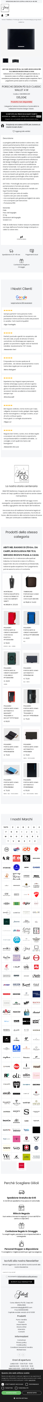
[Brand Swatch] (6, 1130)
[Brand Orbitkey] (16, 1039)
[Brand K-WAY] (6, 985)
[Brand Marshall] (36, 1012)
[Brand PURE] (6, 1066)
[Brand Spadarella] (26, 1112)
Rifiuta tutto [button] (32, 1393)
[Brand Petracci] (26, 1048)
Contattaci (21, 1340)
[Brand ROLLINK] (26, 1075)
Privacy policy (21, 1342)
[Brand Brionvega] (36, 858)
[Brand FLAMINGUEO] (6, 930)
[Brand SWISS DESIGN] (16, 1130)
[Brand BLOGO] (26, 858)
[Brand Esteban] (26, 912)
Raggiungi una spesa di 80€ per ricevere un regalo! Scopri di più (23, 125)
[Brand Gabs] (16, 940)
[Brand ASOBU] (26, 849)
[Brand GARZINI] (26, 940)
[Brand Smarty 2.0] (26, 1102)
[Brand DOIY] (16, 894)
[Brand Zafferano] (21, 1166)
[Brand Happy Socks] (6, 958)
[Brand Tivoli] (6, 1139)
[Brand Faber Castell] (6, 921)
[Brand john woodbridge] (36, 976)
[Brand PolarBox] (26, 1057)
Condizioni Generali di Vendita (21, 1347)
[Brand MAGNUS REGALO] (36, 1003)
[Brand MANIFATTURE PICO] (26, 1012)
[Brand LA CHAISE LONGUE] (36, 994)
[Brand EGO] (36, 903)
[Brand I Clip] (16, 967)
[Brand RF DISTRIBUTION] (6, 1075)
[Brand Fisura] (36, 921)
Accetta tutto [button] (11, 1393)
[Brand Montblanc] (36, 1021)
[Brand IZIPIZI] (16, 976)
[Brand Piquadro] (16, 1057)
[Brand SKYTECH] (16, 1102)
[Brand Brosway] (6, 867)
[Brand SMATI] (36, 1102)
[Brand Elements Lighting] (6, 912)
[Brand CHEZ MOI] (16, 876)
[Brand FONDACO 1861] (36, 930)
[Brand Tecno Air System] (26, 1130)
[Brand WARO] (6, 1148)
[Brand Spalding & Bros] (36, 1112)
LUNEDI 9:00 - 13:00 (17, 1364)
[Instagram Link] (23, 1355)
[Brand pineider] (36, 1048)
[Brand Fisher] (26, 921)
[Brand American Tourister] (16, 849)
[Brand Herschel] (26, 958)
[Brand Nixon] (36, 1030)
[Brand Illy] (36, 967)
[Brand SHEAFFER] (36, 1093)
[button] (22, 1398)
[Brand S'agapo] (6, 1084)
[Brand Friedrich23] (6, 940)
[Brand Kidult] (36, 985)
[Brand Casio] (36, 867)
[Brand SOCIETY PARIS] (16, 1112)
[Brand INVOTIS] (6, 976)
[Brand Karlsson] (16, 985)
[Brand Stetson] (16, 1121)
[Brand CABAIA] (16, 867)
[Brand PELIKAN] (16, 1048)
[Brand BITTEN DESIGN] (16, 858)
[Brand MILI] (6, 1021)
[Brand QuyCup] (16, 1066)
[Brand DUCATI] (36, 894)
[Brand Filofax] (16, 921)
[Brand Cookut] (6, 885)
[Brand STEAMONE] (6, 1121)
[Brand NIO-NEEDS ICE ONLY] (26, 1030)
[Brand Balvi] (36, 849)
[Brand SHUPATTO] (6, 1102)
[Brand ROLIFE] (16, 1075)
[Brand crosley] (16, 885)
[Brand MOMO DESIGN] (26, 1021)
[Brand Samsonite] (26, 1084)
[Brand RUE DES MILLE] (36, 1075)
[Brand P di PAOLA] (36, 1039)
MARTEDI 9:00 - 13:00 (17, 1366)
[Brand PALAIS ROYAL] (6, 1048)
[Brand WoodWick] (6, 1157)
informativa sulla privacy (27, 1276)
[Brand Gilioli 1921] (26, 949)
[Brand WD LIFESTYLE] (16, 1148)
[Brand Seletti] (16, 1093)
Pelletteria (9, 19)
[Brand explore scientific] (36, 912)
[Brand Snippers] (6, 1112)
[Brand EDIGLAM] (26, 903)
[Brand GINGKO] (36, 949)
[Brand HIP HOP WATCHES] (36, 958)
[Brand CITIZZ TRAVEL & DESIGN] (26, 876)
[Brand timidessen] (36, 1130)
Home (3, 19)
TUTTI (6, 827)
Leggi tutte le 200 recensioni (21, 303)
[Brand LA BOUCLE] (26, 994)
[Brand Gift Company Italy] (16, 949)
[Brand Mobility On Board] (16, 1021)
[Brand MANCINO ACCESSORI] (16, 1012)
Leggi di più (32, 1380)
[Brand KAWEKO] (26, 985)
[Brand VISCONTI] (36, 1139)
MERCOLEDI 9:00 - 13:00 (17, 1369)
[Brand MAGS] (6, 1012)
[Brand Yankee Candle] (36, 1157)
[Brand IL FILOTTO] (26, 967)
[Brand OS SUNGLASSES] (26, 1039)
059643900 (21, 1305)
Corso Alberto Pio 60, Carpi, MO (21, 1303)
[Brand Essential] (16, 912)
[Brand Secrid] (36, 1084)
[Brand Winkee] (36, 1148)
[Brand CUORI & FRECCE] (36, 885)
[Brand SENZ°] (26, 1093)
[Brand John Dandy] (26, 976)
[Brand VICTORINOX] (26, 1139)
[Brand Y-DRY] (26, 1157)
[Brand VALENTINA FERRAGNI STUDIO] (16, 1139)
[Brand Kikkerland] (6, 994)
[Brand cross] (26, 885)
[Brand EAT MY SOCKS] (16, 903)
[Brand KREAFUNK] (16, 994)
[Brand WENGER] (26, 1148)
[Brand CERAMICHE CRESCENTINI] (6, 876)
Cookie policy (21, 1345)
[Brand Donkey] (26, 894)
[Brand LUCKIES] (26, 1003)
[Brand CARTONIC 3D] (26, 867)
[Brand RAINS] (26, 1066)
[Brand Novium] (6, 1039)
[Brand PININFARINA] (6, 1057)
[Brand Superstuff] (36, 1121)
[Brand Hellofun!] (16, 958)
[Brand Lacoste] (16, 1003)
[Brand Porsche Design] (36, 1057)
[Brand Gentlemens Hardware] (36, 940)
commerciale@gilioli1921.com (21, 1307)
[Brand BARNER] (6, 858)
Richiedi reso (21, 1350)
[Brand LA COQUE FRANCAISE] (6, 1003)
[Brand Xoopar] (16, 1157)
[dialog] (21, 1386)
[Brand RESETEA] (36, 1066)
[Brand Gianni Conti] (6, 949)
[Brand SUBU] (26, 1121)
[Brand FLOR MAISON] (26, 930)
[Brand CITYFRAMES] (36, 876)
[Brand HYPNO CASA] (6, 967)
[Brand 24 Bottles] (6, 849)
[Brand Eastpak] (6, 903)
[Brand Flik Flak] (16, 930)
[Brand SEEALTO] (6, 1093)
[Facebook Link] (19, 1355)
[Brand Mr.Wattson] (16, 1030)
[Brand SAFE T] (16, 1084)
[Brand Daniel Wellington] (6, 894)
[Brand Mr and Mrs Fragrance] (6, 1030)
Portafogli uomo (18, 19)
